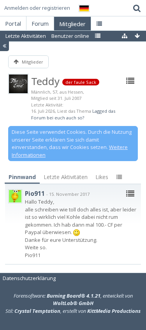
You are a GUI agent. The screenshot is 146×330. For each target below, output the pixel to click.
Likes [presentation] (101, 177)
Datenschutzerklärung (29, 278)
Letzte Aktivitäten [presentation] (66, 177)
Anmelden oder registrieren (37, 7)
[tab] (22, 177)
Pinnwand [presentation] (22, 177)
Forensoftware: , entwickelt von (73, 299)
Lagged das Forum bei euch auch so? (73, 114)
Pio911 (35, 193)
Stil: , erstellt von (73, 310)
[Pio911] (15, 196)
